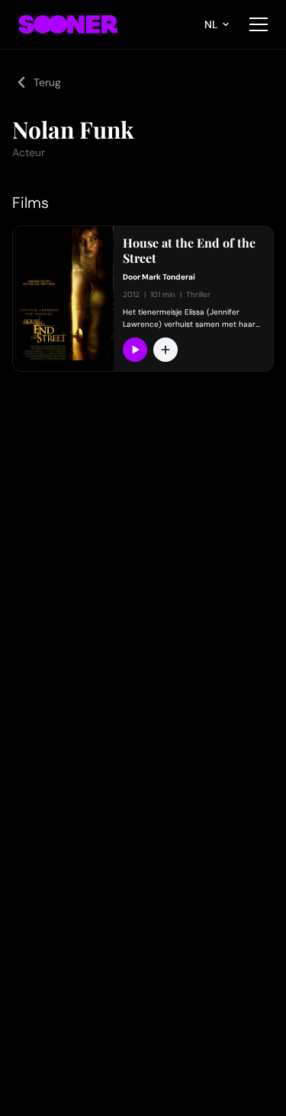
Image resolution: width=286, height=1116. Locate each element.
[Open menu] (258, 24)
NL (211, 24)
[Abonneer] (135, 349)
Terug (47, 82)
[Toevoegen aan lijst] (165, 349)
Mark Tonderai (168, 277)
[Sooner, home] (67, 24)
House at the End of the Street (189, 250)
